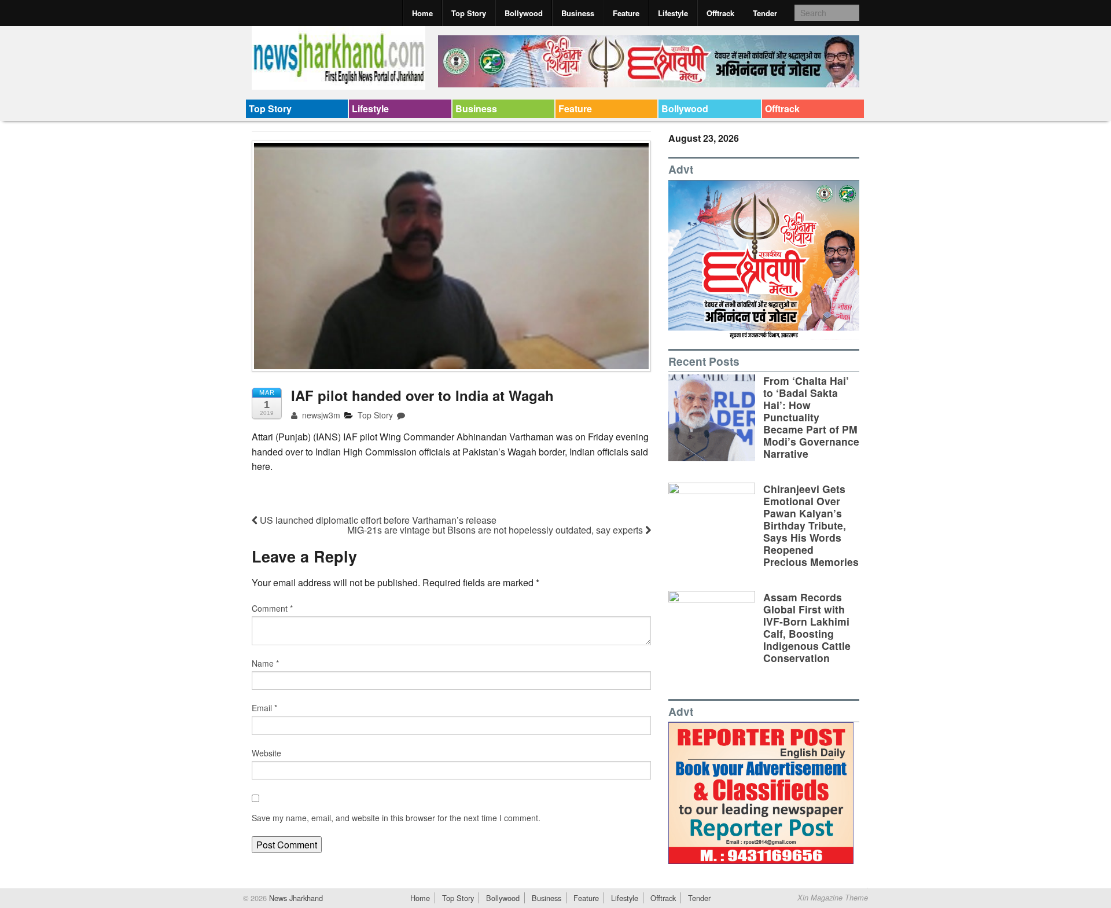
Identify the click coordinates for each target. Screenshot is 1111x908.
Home (422, 13)
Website (266, 753)
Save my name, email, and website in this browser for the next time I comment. (396, 818)
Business (577, 13)
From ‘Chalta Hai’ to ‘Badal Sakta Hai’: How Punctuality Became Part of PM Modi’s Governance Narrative (811, 417)
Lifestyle (673, 13)
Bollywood (524, 13)
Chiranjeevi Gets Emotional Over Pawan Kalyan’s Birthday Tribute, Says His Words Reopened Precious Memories (811, 525)
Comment (272, 608)
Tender (765, 13)
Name (265, 663)
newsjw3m (320, 415)
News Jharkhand (295, 897)
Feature (626, 13)
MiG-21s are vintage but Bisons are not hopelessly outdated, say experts (496, 529)
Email (264, 708)
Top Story (468, 13)
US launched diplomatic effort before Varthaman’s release (376, 520)
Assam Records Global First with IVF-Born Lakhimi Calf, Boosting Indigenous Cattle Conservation (807, 628)
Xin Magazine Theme (832, 897)
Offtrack (720, 13)
